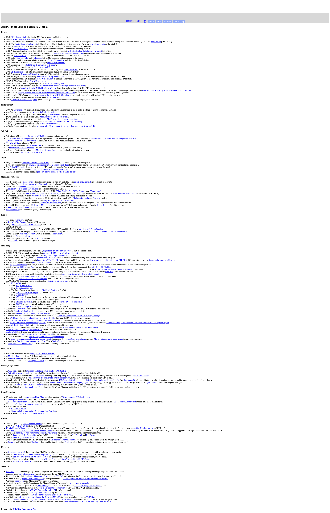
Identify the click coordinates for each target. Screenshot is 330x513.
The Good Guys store (24, 306)
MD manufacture (50, 459)
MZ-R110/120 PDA (28, 234)
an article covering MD (54, 83)
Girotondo (84, 198)
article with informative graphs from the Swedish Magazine (44, 499)
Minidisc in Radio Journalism (44, 112)
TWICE (19, 304)
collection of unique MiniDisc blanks (33, 184)
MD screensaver (12, 210)
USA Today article (19, 37)
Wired (17, 385)
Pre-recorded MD (71, 69)
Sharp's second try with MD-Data (75, 459)
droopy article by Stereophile (24, 435)
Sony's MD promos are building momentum (46, 336)
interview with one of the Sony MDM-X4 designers (50, 95)
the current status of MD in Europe (54, 86)
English (34, 442)
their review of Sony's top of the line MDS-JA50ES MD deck (167, 90)
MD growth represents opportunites (108, 339)
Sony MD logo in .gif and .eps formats (58, 200)
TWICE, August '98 (24, 288)
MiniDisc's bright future (76, 339)
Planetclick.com (34, 145)
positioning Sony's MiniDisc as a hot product (80, 274)
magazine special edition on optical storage (31, 339)
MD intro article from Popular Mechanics (32, 313)
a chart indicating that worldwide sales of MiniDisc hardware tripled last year (137, 323)
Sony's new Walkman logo (50, 203)
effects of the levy (141, 375)
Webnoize (20, 297)
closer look (19, 481)
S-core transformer (23, 236)
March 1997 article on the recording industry (28, 323)
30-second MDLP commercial (124, 193)
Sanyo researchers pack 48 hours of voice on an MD (51, 495)
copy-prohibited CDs (35, 397)
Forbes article (20, 309)
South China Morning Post (26, 44)
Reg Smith (90, 435)
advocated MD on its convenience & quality (38, 65)
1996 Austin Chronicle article (20, 343)
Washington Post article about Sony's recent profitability (32, 318)
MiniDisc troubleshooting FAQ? (35, 162)
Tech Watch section (60, 341)
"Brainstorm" (95, 191)
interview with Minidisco (102, 267)
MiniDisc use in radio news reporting (62, 119)
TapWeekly (57, 234)
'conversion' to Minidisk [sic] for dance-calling (63, 121)
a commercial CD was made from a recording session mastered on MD (66, 126)
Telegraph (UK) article (30, 74)
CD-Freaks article (18, 409)
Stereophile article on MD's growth (34, 276)
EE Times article (17, 72)
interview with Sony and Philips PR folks (53, 76)
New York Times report (17, 402)
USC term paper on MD (41, 67)
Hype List (23, 437)
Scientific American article (19, 373)
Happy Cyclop (103, 205)
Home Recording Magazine (19, 141)
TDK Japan (37, 58)
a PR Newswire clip (24, 302)
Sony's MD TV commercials (70, 302)
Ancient (19, 220)
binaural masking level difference (87, 485)
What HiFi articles (17, 167)
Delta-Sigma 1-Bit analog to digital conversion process (85, 478)
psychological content (41, 262)
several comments (97, 44)
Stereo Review (22, 295)
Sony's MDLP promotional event (56, 255)
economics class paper (46, 258)
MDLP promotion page (34, 193)
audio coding (42, 485)
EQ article (18, 110)
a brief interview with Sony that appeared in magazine (35, 320)
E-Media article (20, 55)
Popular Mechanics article (24, 311)
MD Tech (10, 471)
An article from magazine (24, 100)
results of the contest (82, 182)
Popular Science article (22, 461)
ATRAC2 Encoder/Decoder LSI (42, 490)
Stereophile (29, 387)
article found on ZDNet (32, 423)
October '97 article (21, 148)
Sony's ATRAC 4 (54, 97)
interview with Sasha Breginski (91, 229)
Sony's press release (24, 285)
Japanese (11, 442)
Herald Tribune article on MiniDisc (33, 278)
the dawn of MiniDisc (56, 62)
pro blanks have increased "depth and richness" (56, 172)
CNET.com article (21, 49)
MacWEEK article (20, 426)
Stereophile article (15, 399)
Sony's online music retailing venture (164, 260)
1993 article (34, 454)
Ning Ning (109, 272)
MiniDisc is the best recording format (68, 53)
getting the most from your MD (42, 354)
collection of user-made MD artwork (23, 189)
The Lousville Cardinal (33, 385)
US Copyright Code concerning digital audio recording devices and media (89, 380)
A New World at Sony (44, 79)
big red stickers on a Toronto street (57, 251)
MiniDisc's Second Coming (47, 150)
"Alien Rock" (61, 191)
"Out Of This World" (76, 191)
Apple (33, 267)
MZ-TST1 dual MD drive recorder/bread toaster (107, 231)
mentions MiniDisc (31, 341)
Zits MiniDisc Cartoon (17, 222)
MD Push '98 (15, 283)
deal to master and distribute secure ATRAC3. (108, 260)
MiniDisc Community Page (25, 509)
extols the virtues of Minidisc (34, 136)
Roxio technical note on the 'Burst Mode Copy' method (33, 411)
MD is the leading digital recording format (85, 51)
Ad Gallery (55, 193)
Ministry (76, 198)
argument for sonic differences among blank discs (48, 165)
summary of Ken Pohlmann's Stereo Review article (36, 433)
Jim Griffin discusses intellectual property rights (69, 382)
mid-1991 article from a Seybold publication (30, 457)
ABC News (22, 267)
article (18, 46)
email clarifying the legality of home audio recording (49, 378)
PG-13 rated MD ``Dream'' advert (22, 207)
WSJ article (12, 371)
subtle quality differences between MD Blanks (49, 169)
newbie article (15, 358)
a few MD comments (37, 81)
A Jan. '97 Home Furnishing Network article (24, 330)
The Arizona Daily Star (25, 299)
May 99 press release (18, 265)
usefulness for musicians (49, 124)
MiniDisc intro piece (16, 356)
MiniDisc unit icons (27, 186)
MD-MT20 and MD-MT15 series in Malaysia (113, 269)
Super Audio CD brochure (33, 478)
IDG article (13, 241)
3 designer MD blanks (41, 205)
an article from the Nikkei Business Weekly (38, 88)
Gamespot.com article (17, 452)
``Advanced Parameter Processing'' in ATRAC (44, 476)
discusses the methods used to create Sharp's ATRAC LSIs (87, 502)
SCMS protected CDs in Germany (76, 397)
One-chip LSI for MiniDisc (41, 492)
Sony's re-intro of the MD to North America (80, 327)
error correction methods (79, 483)
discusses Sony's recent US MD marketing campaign (78, 316)
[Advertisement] (165, 7)
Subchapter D (129, 380)
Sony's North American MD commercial (36, 334)
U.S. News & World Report (27, 292)
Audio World (11, 332)
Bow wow (97, 198)
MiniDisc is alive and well (57, 281)
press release (39, 375)
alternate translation (77, 86)
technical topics (53, 114)
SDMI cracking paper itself (125, 402)
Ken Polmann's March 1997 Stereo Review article (31, 430)
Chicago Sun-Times (36, 361)
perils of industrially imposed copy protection (28, 404)
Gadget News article (56, 60)
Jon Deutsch (77, 435)
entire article (156, 42)
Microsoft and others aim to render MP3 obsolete (46, 371)
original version (151, 382)
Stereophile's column (63, 440)
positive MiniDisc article (143, 428)
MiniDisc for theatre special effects (54, 117)
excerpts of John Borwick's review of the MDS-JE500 (46, 93)
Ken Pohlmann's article (18, 428)
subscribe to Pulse (39, 196)
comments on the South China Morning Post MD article (113, 138)
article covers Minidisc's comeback (32, 39)
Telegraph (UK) (21, 58)
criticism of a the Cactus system (31, 413)
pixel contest (28, 182)
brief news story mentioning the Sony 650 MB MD (39, 497)
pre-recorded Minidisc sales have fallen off (60, 253)
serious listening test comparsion (52, 488)
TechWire (90, 497)
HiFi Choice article (26, 474)
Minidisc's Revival (49, 290)
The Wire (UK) (12, 143)
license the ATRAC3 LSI (47, 260)
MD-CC (40, 238)
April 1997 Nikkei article (19, 325)
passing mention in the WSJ (31, 152)
